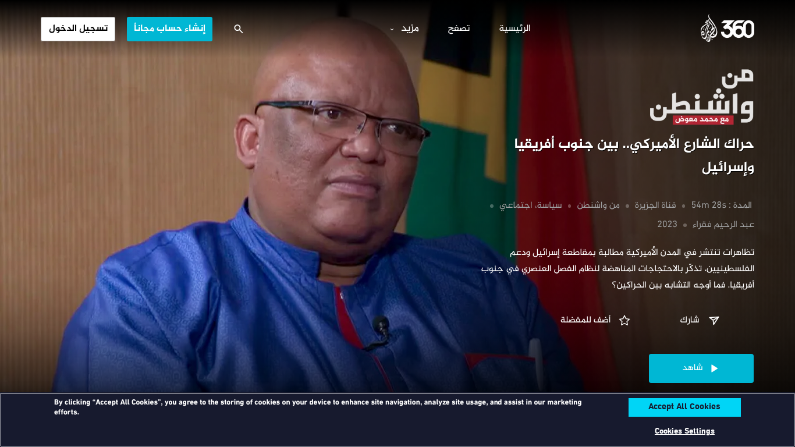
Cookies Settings (685, 431)
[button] (701, 320)
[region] (397, 419)
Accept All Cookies (684, 407)
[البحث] (238, 29)
